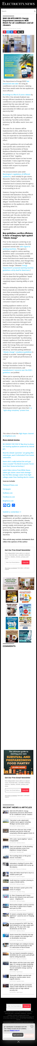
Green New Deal (18, 528)
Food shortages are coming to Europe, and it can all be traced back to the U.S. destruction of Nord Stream (22, 945)
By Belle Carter (20, 981)
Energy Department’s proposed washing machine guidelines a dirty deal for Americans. (18, 268)
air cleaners (24, 516)
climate (27, 520)
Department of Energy (11, 523)
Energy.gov (7, 489)
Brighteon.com (8, 501)
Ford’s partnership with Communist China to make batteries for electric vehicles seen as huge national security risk (21, 987)
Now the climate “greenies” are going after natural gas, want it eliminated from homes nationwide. (18, 455)
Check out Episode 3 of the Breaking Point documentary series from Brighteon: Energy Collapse (21, 848)
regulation (16, 532)
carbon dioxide (18, 520)
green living (7, 528)
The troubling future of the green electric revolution (20, 856)
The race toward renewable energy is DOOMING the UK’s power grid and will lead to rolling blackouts (22, 955)
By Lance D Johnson (21, 869)
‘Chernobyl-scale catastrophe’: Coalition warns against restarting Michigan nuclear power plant (20, 822)
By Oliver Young (21, 891)
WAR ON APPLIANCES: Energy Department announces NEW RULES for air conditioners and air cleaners (21, 812)
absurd (17, 516)
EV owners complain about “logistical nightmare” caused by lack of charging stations (22, 915)
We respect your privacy (26, 1016)
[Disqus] (18, 673)
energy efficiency (26, 523)
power (18, 530)
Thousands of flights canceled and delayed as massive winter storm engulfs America (20, 977)
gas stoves (28, 525)
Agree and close (17, 1035)
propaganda (7, 532)
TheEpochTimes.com (10, 485)
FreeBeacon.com (9, 497)
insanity (12, 530)
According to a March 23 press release (17, 95)
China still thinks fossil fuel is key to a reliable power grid (22, 873)
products (24, 530)
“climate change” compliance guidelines (17, 352)
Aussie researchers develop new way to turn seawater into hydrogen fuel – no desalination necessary (21, 936)
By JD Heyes (20, 972)
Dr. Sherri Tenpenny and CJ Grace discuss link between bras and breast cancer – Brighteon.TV (21, 897)
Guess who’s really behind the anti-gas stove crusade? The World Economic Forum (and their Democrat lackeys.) (18, 464)
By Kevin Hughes (21, 876)
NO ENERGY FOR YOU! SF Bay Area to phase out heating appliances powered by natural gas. (18, 446)
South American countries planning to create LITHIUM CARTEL (21, 881)
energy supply (8, 525)
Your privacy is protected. (11, 568)
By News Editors (21, 826)
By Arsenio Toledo (21, 910)
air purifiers (17, 518)
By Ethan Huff (20, 852)
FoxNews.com (8, 493)
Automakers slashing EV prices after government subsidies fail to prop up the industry (21, 865)
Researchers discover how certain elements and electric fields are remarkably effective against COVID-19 (22, 831)
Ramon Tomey (16, 28)
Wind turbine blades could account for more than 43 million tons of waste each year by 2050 (22, 906)
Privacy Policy (15, 1030)
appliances (26, 518)
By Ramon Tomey (21, 816)
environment (18, 525)
